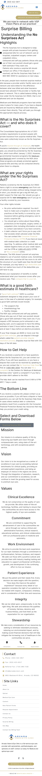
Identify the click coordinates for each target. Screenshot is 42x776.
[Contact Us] (21, 642)
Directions (7, 646)
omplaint (4, 370)
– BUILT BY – (21, 773)
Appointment (35, 646)
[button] (37, 7)
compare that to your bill (26, 279)
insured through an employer (18, 146)
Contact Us (21, 646)
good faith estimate (10, 294)
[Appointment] (35, 642)
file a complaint (13, 252)
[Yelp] (23, 758)
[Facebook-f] (19, 758)
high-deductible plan (32, 264)
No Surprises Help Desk (29, 365)
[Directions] (7, 642)
